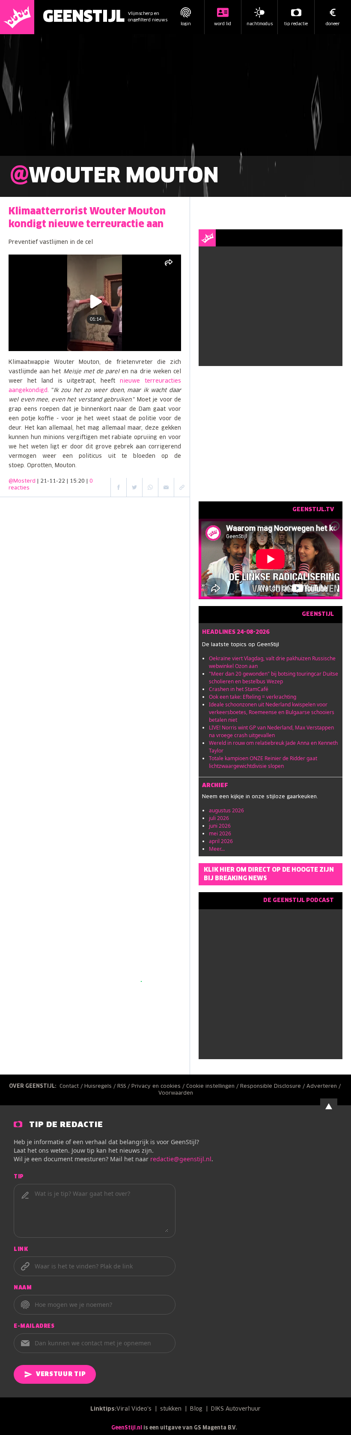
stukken (170, 1409)
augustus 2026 (226, 810)
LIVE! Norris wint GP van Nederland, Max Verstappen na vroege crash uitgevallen (271, 731)
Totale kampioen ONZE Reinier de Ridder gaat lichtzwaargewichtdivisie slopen (263, 762)
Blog (196, 1409)
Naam (23, 1288)
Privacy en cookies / (158, 1086)
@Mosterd (22, 481)
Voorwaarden (175, 1093)
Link (21, 1249)
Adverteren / (324, 1086)
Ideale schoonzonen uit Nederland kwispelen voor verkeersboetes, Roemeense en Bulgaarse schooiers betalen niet (271, 712)
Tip (19, 1177)
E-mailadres (34, 1326)
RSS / (124, 1086)
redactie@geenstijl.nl (180, 1159)
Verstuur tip (61, 1374)
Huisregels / (100, 1086)
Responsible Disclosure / (273, 1086)
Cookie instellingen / (213, 1086)
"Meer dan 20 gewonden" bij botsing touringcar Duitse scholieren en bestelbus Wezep (273, 677)
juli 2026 (219, 818)
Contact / (71, 1086)
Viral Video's (134, 1409)
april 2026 (221, 841)
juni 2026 (220, 825)
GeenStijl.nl (126, 1428)
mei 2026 (220, 833)
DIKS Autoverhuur (236, 1409)
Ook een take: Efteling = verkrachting (252, 696)
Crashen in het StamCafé (238, 689)
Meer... (217, 848)
